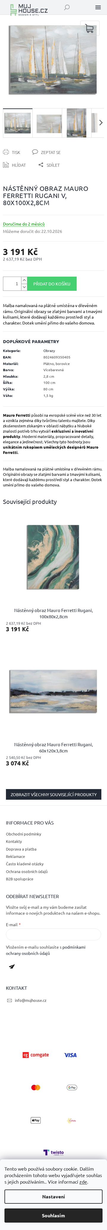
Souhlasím (53, 1215)
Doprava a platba (21, 848)
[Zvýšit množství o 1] (24, 280)
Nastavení (53, 1196)
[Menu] (98, 7)
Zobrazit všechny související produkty (54, 794)
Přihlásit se (14, 968)
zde (83, 1181)
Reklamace (15, 856)
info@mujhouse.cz (30, 1000)
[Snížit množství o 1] (24, 287)
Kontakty (14, 841)
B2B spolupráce (19, 878)
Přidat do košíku (51, 283)
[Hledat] (67, 7)
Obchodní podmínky (23, 833)
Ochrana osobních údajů (27, 871)
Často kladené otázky (24, 863)
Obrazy (49, 350)
